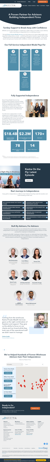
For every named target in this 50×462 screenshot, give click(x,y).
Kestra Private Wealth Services (7, 440)
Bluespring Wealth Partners (8, 432)
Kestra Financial (6, 433)
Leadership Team (7, 422)
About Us (5, 421)
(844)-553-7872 (18, 434)
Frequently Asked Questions (8, 425)
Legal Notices (33, 448)
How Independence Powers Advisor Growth (36, 217)
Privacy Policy (15, 448)
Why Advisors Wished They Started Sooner (12, 203)
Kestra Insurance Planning (8, 438)
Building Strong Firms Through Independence (11, 208)
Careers (5, 426)
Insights (39, 421)
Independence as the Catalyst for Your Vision (35, 208)
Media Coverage (41, 422)
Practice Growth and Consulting (30, 426)
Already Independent (18, 422)
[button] (2, 349)
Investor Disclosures (21, 1)
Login (34, 1)
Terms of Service (21, 448)
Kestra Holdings (6, 434)
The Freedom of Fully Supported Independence (11, 213)
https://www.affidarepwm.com (9, 378)
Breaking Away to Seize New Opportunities (33, 213)
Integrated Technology (30, 422)
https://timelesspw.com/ (8, 370)
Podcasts (39, 426)
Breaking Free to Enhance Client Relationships (12, 217)
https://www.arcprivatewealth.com (9, 393)
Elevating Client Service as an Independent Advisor (34, 203)
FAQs (29, 1)
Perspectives (40, 425)
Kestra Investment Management (7, 436)
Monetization (28, 427)
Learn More (13, 64)
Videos (39, 427)
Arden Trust (6, 431)
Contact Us (5, 427)
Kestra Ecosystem (7, 429)
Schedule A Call (35, 408)
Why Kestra (17, 421)
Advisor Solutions (30, 421)
